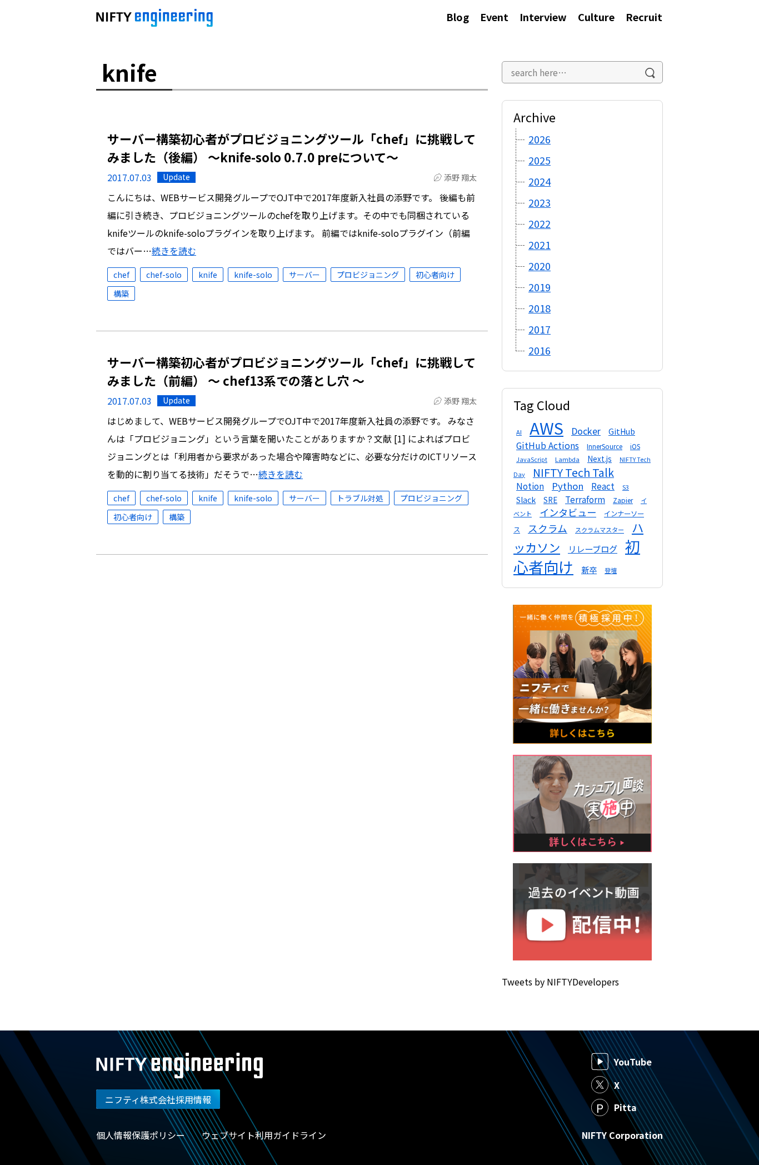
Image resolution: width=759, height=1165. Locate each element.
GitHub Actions (547, 445)
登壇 (611, 570)
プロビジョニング (368, 274)
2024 (539, 181)
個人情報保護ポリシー (140, 1135)
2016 (539, 350)
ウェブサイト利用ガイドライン (264, 1135)
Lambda (567, 459)
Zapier (623, 500)
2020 (539, 265)
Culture (596, 16)
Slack (526, 499)
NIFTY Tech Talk (573, 472)
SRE (550, 500)
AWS (546, 427)
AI (519, 431)
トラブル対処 (360, 498)
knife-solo (253, 274)
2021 (539, 244)
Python (567, 485)
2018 (539, 308)
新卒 (589, 569)
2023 (539, 202)
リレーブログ (592, 548)
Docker (586, 430)
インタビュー (568, 512)
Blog (457, 16)
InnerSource (604, 446)
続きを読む (174, 250)
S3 (625, 486)
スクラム (547, 528)
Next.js (599, 459)
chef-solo (164, 274)
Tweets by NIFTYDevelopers (560, 981)
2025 (539, 160)
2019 (539, 287)
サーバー (304, 274)
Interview (543, 16)
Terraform (585, 499)
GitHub (621, 431)
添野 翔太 (460, 177)
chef (121, 274)
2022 (539, 223)
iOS (635, 446)
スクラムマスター (599, 529)
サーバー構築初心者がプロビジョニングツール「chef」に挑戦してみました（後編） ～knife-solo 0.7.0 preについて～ (291, 148)
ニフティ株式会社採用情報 (158, 1099)
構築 (121, 293)
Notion (530, 486)
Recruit (644, 16)
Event (494, 16)
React (603, 486)
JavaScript (531, 459)
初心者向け (435, 274)
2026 (539, 139)
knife (207, 274)
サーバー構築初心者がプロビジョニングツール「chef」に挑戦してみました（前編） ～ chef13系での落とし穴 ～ (291, 371)
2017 (539, 329)
